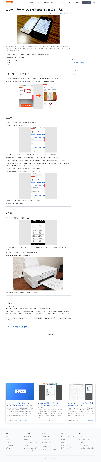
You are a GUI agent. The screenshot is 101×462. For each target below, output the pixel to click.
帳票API (53, 2)
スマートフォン (54, 13)
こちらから (41, 313)
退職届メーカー (65, 445)
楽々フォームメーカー (67, 436)
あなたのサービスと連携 (30, 448)
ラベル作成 (37, 2)
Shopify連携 (27, 436)
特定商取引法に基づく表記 (86, 448)
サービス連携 (60, 2)
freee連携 (26, 445)
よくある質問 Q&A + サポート (87, 439)
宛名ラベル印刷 (46, 436)
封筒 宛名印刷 (46, 439)
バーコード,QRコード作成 (49, 450)
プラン (31, 2)
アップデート (41, 420)
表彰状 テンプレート (47, 447)
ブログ (81, 436)
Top (7, 436)
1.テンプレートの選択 (78, 63)
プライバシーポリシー (85, 445)
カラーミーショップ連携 (30, 442)
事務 (20, 420)
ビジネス (25, 420)
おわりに (75, 74)
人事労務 (9, 420)
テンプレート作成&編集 (87, 420)
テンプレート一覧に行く (18, 327)
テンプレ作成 (46, 2)
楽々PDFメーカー (65, 439)
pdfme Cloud (27, 451)
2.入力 (74, 66)
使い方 (61, 13)
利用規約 (81, 442)
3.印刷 (74, 70)
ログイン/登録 (86, 2)
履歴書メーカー (65, 442)
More (69, 2)
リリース (48, 420)
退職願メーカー (65, 448)
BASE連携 (26, 439)
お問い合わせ (78, 2)
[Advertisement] (83, 32)
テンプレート (71, 420)
